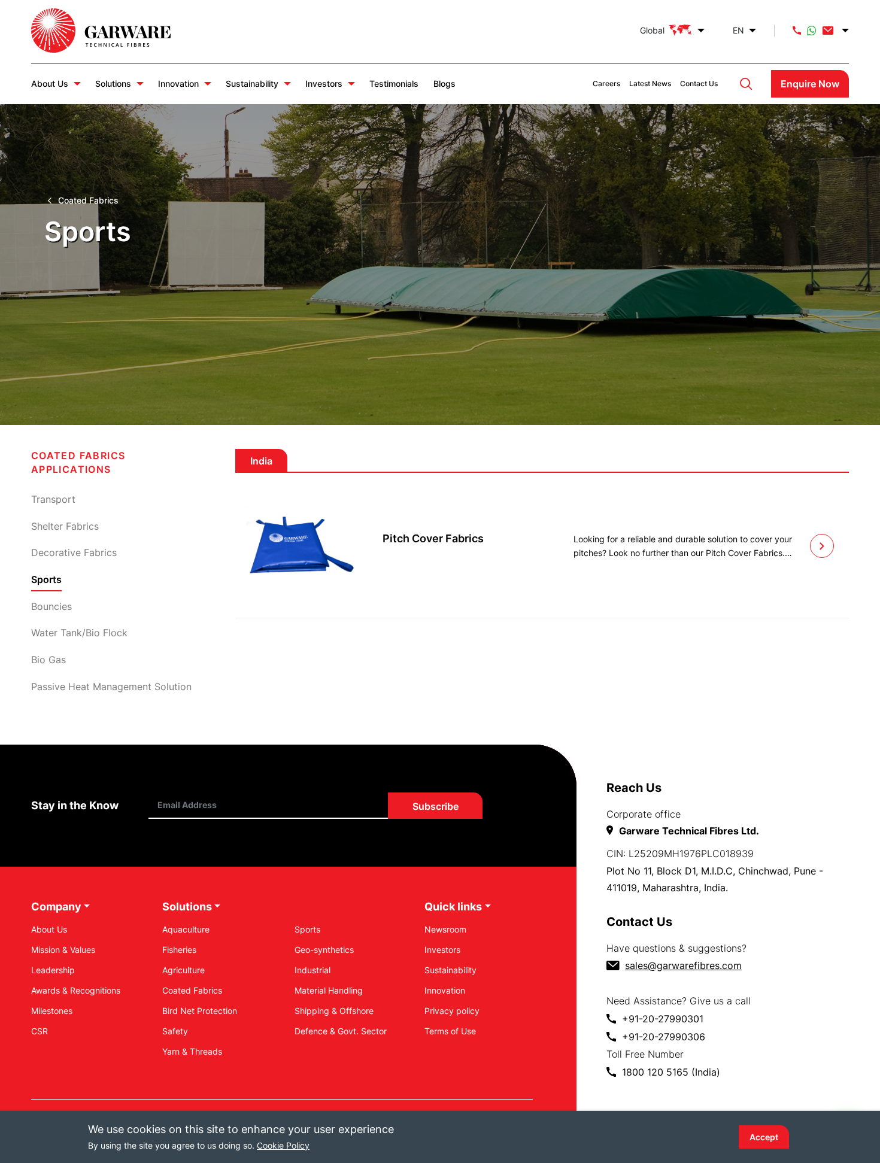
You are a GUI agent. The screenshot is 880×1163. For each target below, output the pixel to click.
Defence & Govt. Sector (341, 1031)
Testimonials (393, 83)
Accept (763, 1137)
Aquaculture (186, 929)
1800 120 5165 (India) (671, 1072)
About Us (49, 83)
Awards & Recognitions (75, 990)
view (822, 546)
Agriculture (183, 970)
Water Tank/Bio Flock (79, 633)
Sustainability (252, 83)
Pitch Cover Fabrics (433, 538)
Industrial (312, 970)
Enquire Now (810, 84)
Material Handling (329, 990)
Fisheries (179, 950)
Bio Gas (48, 660)
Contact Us (699, 83)
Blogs (444, 83)
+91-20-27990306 (663, 1037)
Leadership (53, 970)
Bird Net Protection (199, 1011)
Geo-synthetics (324, 950)
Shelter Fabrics (65, 526)
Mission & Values (63, 950)
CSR (39, 1031)
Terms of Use (450, 1031)
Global (652, 30)
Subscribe (435, 806)
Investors (323, 83)
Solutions (113, 83)
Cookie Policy (283, 1145)
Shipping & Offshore (334, 1011)
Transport (53, 499)
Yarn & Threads (192, 1051)
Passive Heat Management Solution (111, 687)
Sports (307, 929)
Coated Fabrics (88, 200)
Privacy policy (452, 1011)
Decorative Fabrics (74, 552)
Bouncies (51, 606)
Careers (606, 83)
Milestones (51, 1011)
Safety (175, 1031)
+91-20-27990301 (662, 1019)
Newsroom (445, 929)
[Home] (113, 30)
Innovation (178, 83)
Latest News (650, 83)
